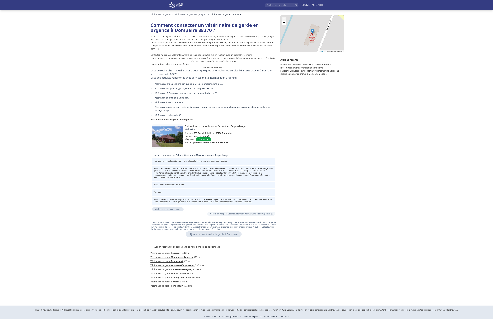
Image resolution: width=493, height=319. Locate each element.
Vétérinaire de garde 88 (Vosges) (190, 14)
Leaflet (321, 51)
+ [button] (284, 18)
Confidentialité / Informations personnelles (222, 316)
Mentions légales (251, 316)
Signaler (269, 148)
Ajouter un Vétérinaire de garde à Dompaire (214, 234)
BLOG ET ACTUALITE (313, 4)
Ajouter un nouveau (268, 316)
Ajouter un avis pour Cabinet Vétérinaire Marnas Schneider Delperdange (241, 214)
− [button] (284, 22)
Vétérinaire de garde (160, 14)
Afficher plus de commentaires (168, 209)
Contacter (203, 139)
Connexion (284, 316)
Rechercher (296, 5)
